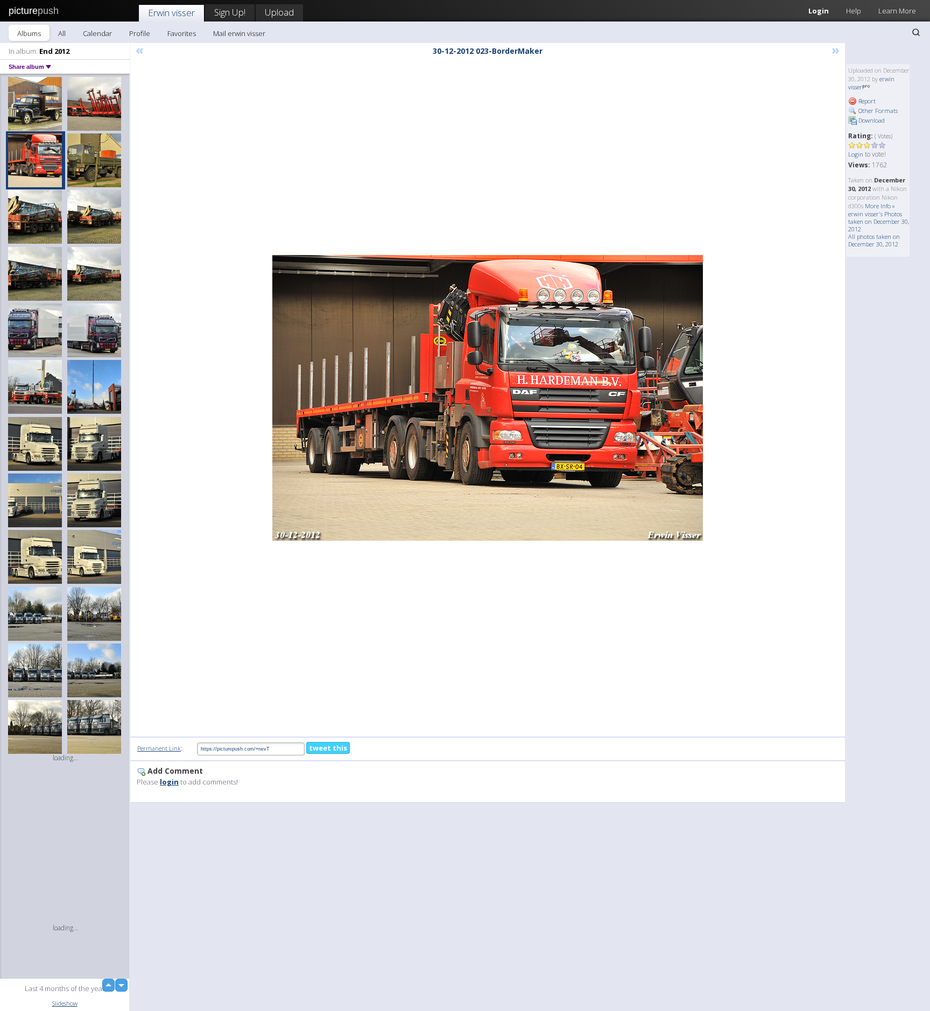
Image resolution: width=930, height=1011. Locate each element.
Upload (279, 12)
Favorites (181, 33)
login (169, 782)
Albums (29, 33)
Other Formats (877, 111)
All (62, 33)
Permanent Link (159, 748)
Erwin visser (171, 12)
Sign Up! (229, 12)
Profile (139, 33)
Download (871, 120)
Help (853, 11)
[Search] (916, 32)
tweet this (328, 748)
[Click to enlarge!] (487, 398)
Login (818, 11)
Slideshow (65, 1003)
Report (866, 101)
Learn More (897, 11)
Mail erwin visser (239, 33)
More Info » (880, 206)
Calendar (97, 33)
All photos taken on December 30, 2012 (874, 240)
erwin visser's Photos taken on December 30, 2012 (878, 221)
